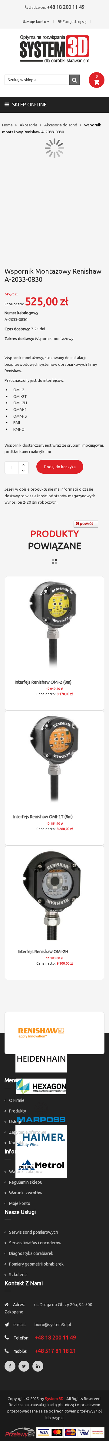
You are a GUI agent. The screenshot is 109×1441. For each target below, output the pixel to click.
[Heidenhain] (41, 1059)
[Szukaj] (74, 80)
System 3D (54, 1398)
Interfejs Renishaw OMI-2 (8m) (43, 682)
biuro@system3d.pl (53, 1324)
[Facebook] (10, 1366)
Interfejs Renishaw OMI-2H (43, 951)
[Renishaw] (41, 1032)
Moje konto (19, 1203)
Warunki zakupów (26, 1171)
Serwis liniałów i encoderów (35, 1242)
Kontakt (16, 1142)
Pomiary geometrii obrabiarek (36, 1264)
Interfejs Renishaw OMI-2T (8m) (43, 816)
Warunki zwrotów (25, 1192)
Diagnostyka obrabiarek (31, 1253)
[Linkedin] (37, 1366)
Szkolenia (18, 1274)
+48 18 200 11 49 (65, 7)
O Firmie (17, 1100)
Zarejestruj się (74, 22)
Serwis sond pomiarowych (33, 1232)
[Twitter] (23, 1366)
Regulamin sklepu (25, 1182)
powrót (86, 523)
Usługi (15, 1121)
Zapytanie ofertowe (27, 1132)
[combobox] (42, 80)
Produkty (17, 1111)
